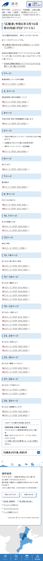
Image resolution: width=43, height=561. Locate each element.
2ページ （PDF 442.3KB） (15, 102)
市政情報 (26, 9)
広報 (9, 12)
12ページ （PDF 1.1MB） (14, 248)
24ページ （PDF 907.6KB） (16, 350)
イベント (27, 559)
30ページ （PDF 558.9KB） (16, 415)
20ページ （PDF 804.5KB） (16, 321)
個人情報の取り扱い (26, 501)
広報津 (16, 12)
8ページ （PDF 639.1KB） (15, 205)
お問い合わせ (28, 494)
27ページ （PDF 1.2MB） (15, 390)
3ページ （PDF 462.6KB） (15, 106)
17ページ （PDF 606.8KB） (16, 295)
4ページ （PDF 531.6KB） (15, 123)
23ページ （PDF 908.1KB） (16, 346)
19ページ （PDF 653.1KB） (16, 317)
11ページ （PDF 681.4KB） (16, 230)
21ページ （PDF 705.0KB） (16, 325)
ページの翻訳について (11, 512)
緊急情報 (37, 559)
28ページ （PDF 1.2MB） (14, 393)
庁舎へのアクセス (10, 494)
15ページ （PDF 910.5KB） (15, 287)
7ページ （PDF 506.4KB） (15, 187)
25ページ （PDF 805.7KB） (16, 368)
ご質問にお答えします (36, 4)
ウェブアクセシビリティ (11, 508)
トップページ (16, 9)
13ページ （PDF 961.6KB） (16, 266)
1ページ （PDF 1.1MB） (14, 84)
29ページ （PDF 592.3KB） (16, 411)
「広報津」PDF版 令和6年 (11, 15)
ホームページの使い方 (11, 505)
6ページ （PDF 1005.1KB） (16, 169)
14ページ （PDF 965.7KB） (16, 270)
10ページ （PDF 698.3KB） (16, 226)
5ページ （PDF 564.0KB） (15, 151)
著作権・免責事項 (9, 501)
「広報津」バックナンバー (29, 12)
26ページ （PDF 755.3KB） (16, 372)
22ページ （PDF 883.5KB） (16, 328)
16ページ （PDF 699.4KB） (16, 291)
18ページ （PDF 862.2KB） (16, 299)
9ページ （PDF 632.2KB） (15, 208)
